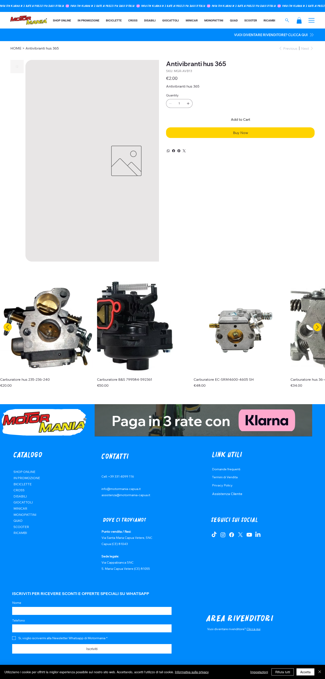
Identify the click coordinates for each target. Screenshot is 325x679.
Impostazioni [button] (259, 672)
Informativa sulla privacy (192, 672)
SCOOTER (21, 527)
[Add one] (188, 103)
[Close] (319, 671)
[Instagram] (223, 535)
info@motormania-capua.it (121, 489)
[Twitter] (184, 151)
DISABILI (20, 496)
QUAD (18, 521)
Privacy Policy (222, 485)
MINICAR (20, 509)
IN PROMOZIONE (26, 478)
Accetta (305, 672)
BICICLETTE (22, 484)
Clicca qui (253, 629)
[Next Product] (317, 327)
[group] (162, 334)
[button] (299, 20)
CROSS (19, 490)
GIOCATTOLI (23, 502)
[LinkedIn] (258, 535)
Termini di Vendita (225, 477)
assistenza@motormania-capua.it (125, 495)
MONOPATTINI (24, 515)
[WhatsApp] (168, 151)
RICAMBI (20, 533)
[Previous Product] (8, 327)
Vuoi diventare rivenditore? (227, 629)
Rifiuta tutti (282, 672)
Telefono (18, 620)
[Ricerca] (287, 20)
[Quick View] (46, 327)
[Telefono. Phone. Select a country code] (19, 628)
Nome (16, 603)
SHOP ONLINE (24, 472)
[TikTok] (214, 535)
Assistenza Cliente (227, 494)
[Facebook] (173, 151)
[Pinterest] (179, 151)
